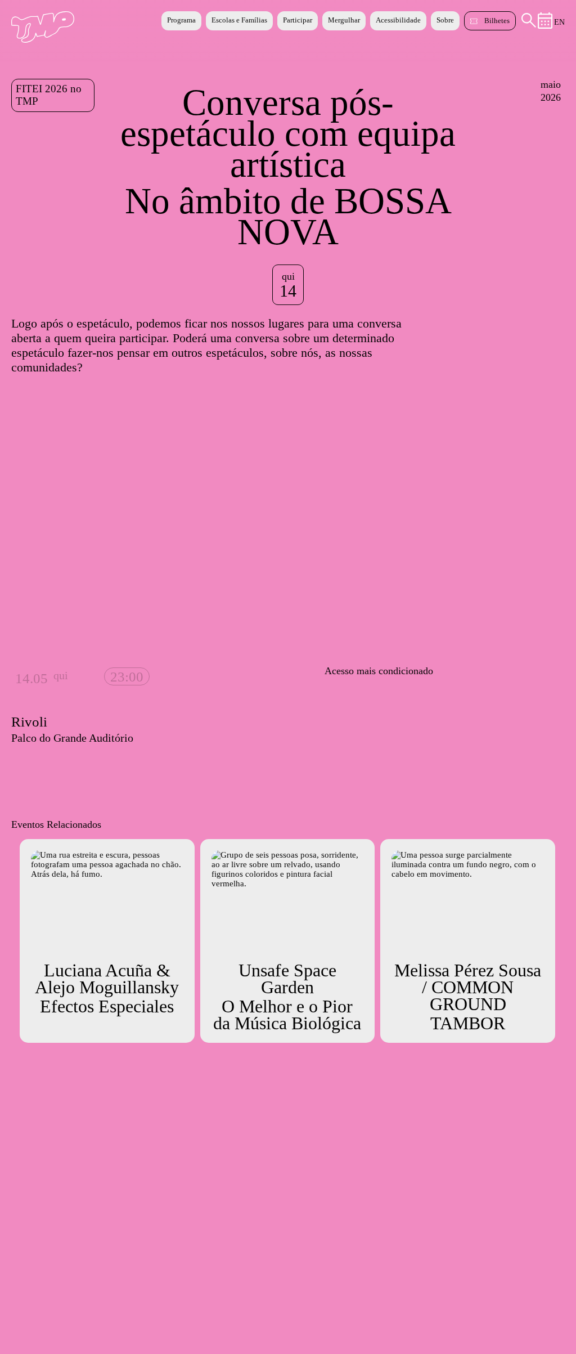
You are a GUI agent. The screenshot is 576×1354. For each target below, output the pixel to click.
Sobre (445, 20)
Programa (181, 20)
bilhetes (497, 20)
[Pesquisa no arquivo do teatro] (528, 24)
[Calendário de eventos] (545, 25)
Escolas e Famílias (239, 20)
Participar (297, 20)
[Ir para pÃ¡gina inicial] (42, 39)
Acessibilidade (398, 20)
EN (559, 22)
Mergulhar (344, 20)
